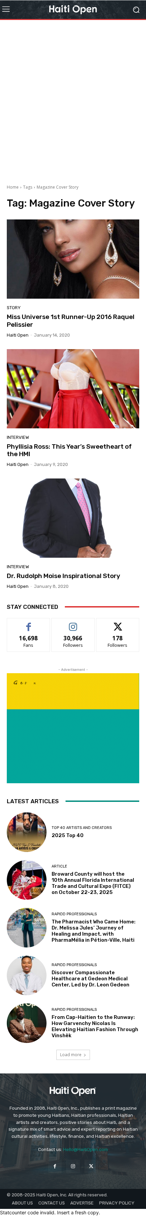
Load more (70, 1055)
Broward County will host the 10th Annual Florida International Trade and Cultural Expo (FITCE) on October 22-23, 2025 (93, 883)
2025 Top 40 (68, 835)
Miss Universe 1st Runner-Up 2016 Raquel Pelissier (70, 320)
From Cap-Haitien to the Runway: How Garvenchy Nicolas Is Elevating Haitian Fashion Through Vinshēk (95, 1026)
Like (29, 623)
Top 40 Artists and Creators (82, 828)
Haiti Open (18, 335)
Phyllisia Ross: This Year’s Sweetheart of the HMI (69, 450)
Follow (73, 623)
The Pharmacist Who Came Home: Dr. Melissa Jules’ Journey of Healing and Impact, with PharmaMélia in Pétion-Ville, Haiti (93, 931)
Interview (18, 437)
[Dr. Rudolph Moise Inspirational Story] (73, 518)
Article (59, 866)
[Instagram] (72, 1166)
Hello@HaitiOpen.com (85, 1149)
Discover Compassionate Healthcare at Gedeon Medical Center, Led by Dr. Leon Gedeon (90, 978)
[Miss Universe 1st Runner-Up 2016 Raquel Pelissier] (73, 259)
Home (13, 187)
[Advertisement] (73, 99)
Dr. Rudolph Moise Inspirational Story (63, 576)
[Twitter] (91, 1166)
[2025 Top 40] (27, 832)
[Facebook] (54, 1166)
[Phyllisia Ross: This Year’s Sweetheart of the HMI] (73, 388)
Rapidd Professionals (74, 914)
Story (14, 307)
